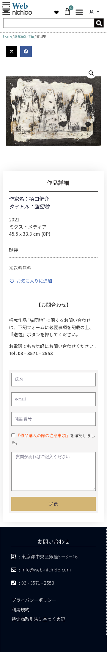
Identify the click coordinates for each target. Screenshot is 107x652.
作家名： (19, 198)
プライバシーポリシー (34, 600)
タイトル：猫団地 (29, 206)
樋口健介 (39, 198)
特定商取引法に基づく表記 (38, 619)
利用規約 (20, 609)
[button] (79, 12)
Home (7, 36)
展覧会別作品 (24, 36)
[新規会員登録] (53, 26)
